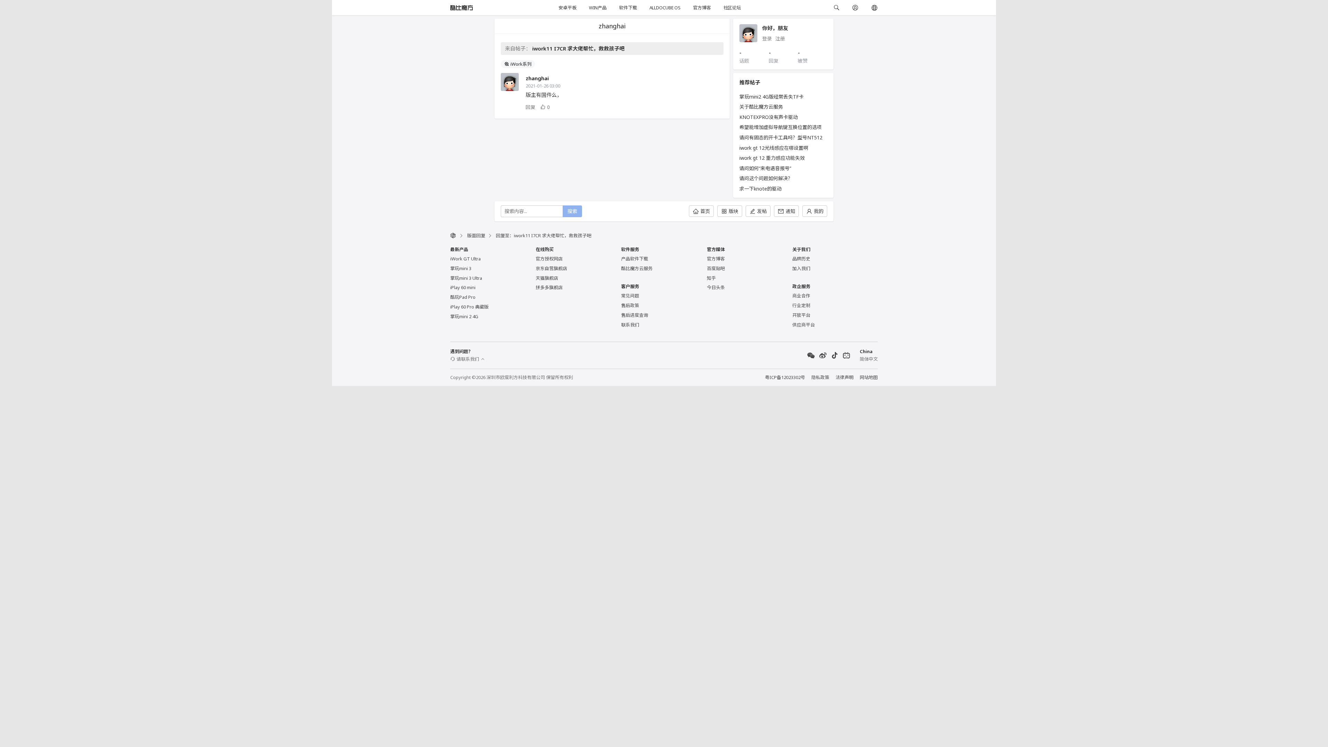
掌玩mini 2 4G (464, 316)
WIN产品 (598, 7)
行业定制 (801, 305)
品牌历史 (801, 259)
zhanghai (537, 78)
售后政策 (630, 305)
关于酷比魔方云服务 (761, 106)
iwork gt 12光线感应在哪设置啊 (773, 148)
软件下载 (628, 7)
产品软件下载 (634, 259)
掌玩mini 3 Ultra (466, 278)
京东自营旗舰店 (551, 268)
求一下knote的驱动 (760, 188)
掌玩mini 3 (460, 268)
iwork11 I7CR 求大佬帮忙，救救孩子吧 (578, 48)
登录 (767, 38)
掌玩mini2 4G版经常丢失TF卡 (771, 96)
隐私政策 (820, 377)
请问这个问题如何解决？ (766, 178)
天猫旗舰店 (547, 278)
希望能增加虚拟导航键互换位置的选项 (780, 127)
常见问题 (630, 296)
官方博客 (702, 7)
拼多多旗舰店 (549, 287)
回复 (530, 107)
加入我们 (801, 268)
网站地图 (869, 377)
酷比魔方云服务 (637, 268)
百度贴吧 (716, 268)
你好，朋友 (775, 28)
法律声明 (845, 377)
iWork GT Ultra (465, 259)
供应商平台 (803, 325)
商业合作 (801, 296)
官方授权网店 (549, 259)
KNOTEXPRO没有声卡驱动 (768, 117)
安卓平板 (567, 7)
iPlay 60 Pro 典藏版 (469, 307)
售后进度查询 (634, 315)
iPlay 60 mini (463, 287)
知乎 (711, 278)
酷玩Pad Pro (463, 297)
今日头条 (716, 287)
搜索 (572, 211)
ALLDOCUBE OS (665, 7)
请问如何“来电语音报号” (765, 168)
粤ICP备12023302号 (785, 377)
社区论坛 (732, 7)
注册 (780, 38)
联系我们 (630, 325)
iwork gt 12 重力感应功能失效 (772, 158)
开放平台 (801, 315)
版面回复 (476, 235)
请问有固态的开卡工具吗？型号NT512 (780, 137)
